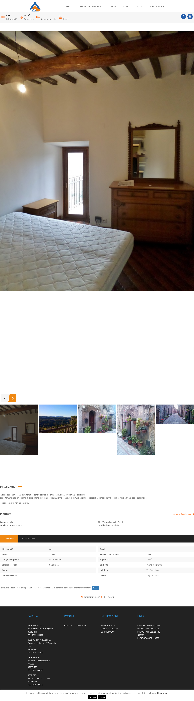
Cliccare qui (162, 693)
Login (95, 588)
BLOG (139, 6)
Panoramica (9, 538)
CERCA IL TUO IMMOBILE (90, 6)
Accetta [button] (93, 697)
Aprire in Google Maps (183, 514)
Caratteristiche (28, 538)
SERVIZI (126, 6)
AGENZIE (112, 6)
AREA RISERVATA (157, 6)
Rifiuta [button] (102, 697)
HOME (69, 6)
